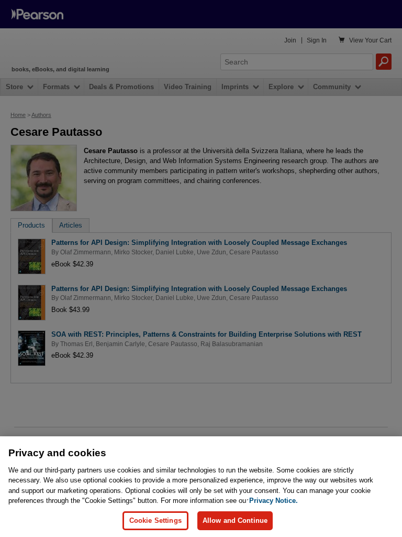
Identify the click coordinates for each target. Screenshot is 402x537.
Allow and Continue (235, 520)
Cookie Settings (155, 520)
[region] (201, 486)
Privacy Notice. (273, 500)
